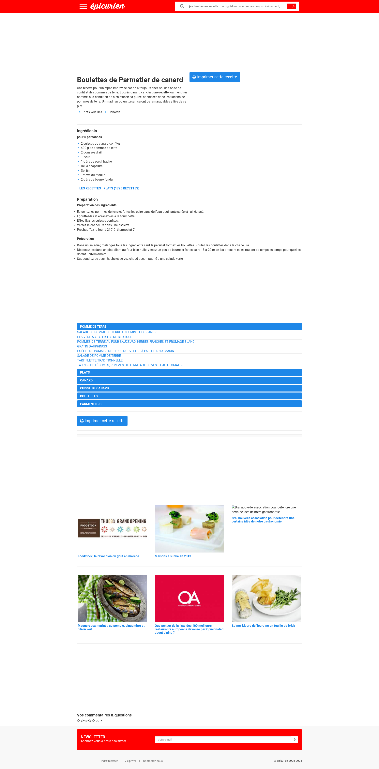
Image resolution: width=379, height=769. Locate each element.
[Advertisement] (189, 41)
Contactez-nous (153, 760)
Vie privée (130, 760)
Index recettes (109, 760)
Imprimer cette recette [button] (216, 76)
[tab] (189, 326)
